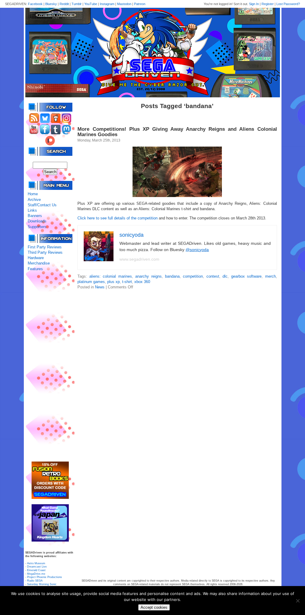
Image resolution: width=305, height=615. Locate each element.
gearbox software (246, 276)
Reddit (64, 4)
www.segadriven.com (139, 259)
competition (193, 276)
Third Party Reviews (45, 252)
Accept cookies (154, 607)
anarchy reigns (148, 276)
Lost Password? (288, 4)
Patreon (139, 4)
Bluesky (51, 4)
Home (33, 194)
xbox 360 (142, 281)
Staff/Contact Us (42, 205)
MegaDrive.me (36, 573)
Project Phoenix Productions (44, 577)
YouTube (90, 4)
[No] (298, 601)
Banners (35, 215)
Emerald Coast (36, 570)
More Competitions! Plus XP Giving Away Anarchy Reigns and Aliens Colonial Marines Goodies (177, 131)
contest (212, 276)
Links (32, 210)
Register (268, 4)
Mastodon (124, 4)
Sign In (254, 4)
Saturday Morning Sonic (42, 584)
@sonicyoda (197, 249)
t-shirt (127, 281)
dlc (225, 276)
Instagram (107, 4)
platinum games (91, 281)
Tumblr (76, 4)
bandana (172, 276)
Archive (34, 199)
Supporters (37, 227)
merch (270, 276)
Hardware (36, 258)
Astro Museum (36, 563)
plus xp (113, 281)
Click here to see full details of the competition (117, 218)
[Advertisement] (50, 366)
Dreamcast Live (37, 566)
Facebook (35, 4)
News (100, 287)
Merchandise (39, 263)
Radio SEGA (35, 580)
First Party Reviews (45, 247)
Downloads (37, 221)
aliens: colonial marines (110, 276)
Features (35, 269)
